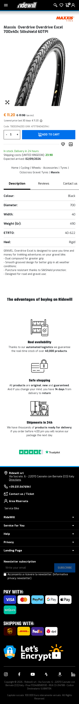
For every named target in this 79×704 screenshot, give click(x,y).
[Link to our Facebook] (19, 674)
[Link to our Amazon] (60, 674)
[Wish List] (61, 5)
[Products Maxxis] (65, 19)
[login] (73, 5)
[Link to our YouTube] (32, 674)
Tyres (63, 168)
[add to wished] (64, 144)
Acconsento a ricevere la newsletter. (38, 576)
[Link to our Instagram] (6, 674)
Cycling (25, 168)
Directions (15, 480)
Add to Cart (51, 134)
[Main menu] (6, 5)
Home (14, 168)
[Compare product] (71, 144)
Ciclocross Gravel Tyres (34, 172)
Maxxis (55, 172)
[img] (40, 120)
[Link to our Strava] (46, 674)
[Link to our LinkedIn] (73, 674)
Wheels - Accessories (45, 168)
